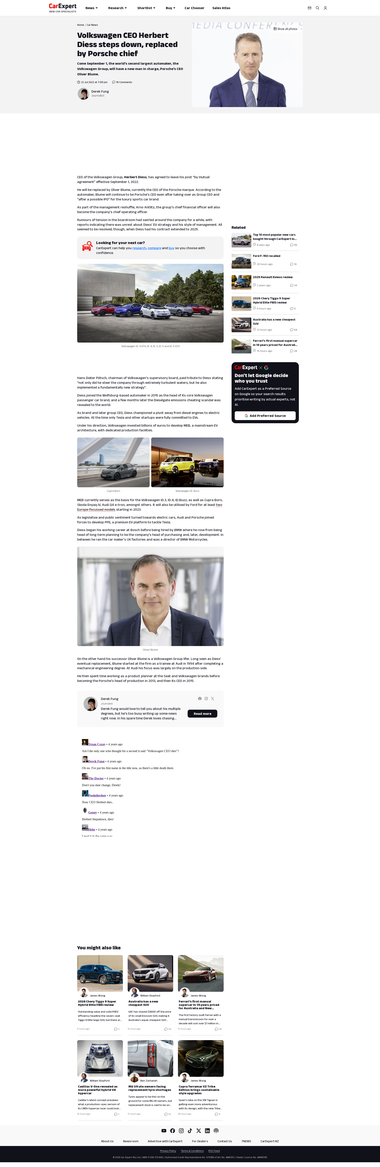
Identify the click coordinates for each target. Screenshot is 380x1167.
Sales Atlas (221, 8)
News (90, 8)
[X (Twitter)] (198, 1130)
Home (80, 24)
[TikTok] (190, 1130)
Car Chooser (194, 8)
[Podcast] (216, 1130)
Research (116, 8)
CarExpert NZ (270, 1141)
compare (154, 248)
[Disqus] (150, 787)
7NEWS (246, 1141)
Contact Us (225, 1141)
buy (171, 248)
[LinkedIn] (207, 1130)
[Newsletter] (310, 8)
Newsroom (130, 1141)
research (139, 248)
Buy (169, 8)
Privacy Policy (168, 1150)
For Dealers (200, 1141)
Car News (92, 24)
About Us (107, 1141)
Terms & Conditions (192, 1150)
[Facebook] (172, 1130)
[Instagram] (181, 1130)
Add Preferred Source (268, 416)
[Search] (317, 8)
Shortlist (144, 8)
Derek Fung (100, 91)
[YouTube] (164, 1130)
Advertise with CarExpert (165, 1141)
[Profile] (325, 8)
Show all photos (287, 29)
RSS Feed (214, 1150)
